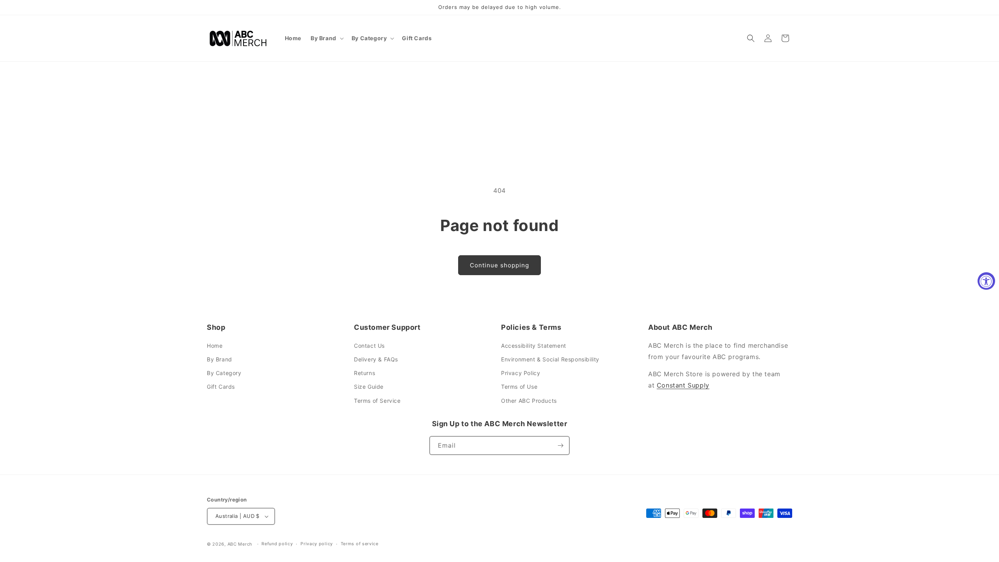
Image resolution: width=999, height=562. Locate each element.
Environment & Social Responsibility (550, 359)
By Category (224, 373)
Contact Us (369, 345)
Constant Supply (683, 385)
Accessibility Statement (533, 345)
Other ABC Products (529, 400)
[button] (326, 38)
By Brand (219, 359)
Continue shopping (499, 265)
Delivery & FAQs (376, 359)
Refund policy (277, 543)
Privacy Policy (520, 373)
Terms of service (360, 543)
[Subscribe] (560, 445)
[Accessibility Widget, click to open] (986, 281)
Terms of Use (519, 386)
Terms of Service (377, 400)
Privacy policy (316, 543)
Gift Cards (221, 386)
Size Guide (369, 386)
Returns (364, 373)
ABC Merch (240, 544)
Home (214, 345)
